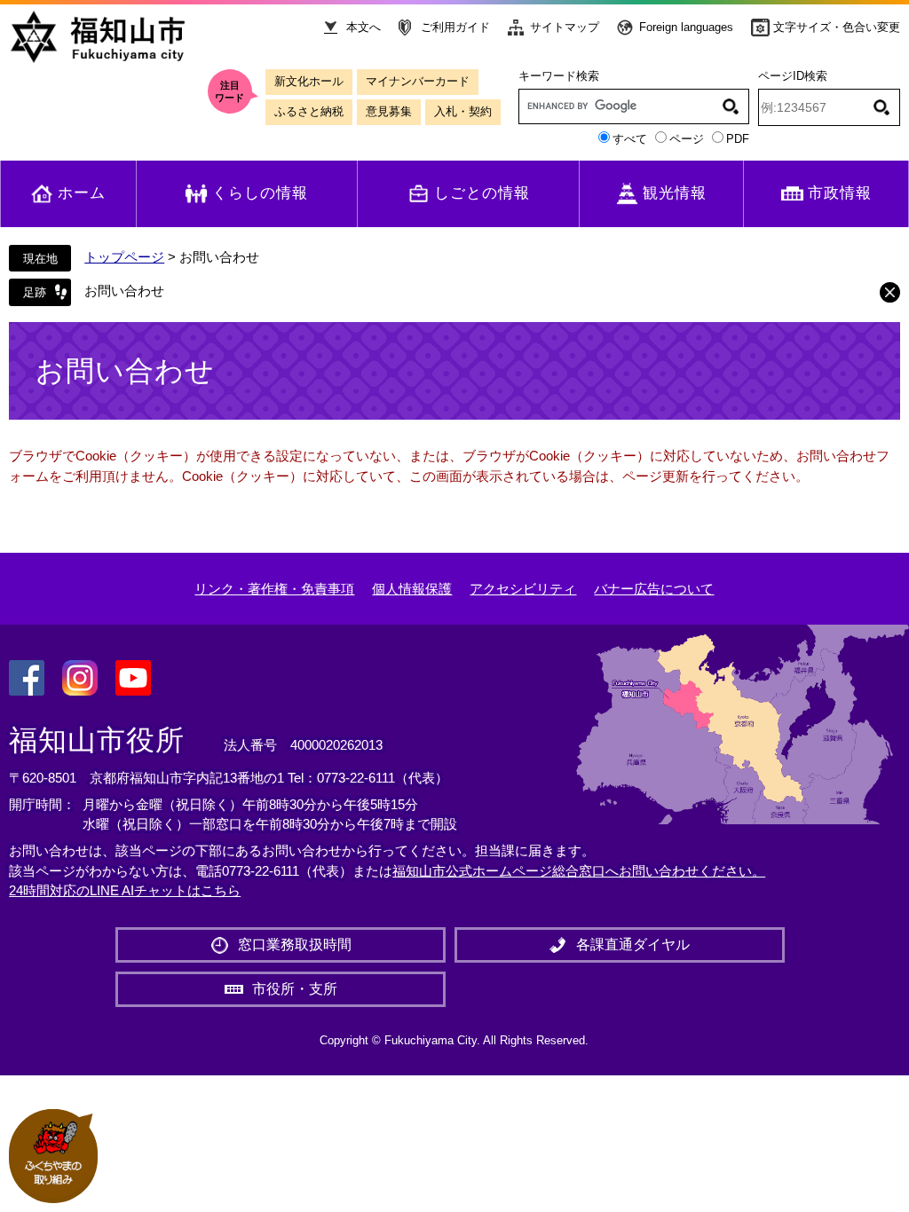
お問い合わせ (124, 290)
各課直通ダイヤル (633, 944)
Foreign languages (686, 27)
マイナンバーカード (418, 81)
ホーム (82, 193)
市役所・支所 (294, 988)
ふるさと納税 (309, 111)
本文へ (363, 27)
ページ (686, 139)
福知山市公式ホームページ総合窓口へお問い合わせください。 (578, 870)
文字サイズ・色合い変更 (836, 27)
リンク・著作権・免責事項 (274, 588)
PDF (737, 139)
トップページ (124, 256)
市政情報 (840, 193)
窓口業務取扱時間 (295, 944)
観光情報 (675, 193)
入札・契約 (463, 111)
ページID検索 (792, 76)
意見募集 (389, 111)
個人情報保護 (412, 588)
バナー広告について (654, 588)
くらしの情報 (260, 193)
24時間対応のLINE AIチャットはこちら (125, 890)
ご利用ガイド (455, 27)
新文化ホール (309, 81)
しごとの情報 (482, 193)
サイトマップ (564, 27)
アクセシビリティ (523, 588)
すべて (630, 139)
